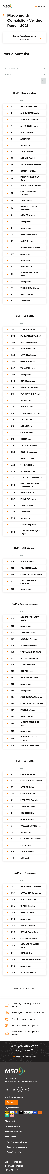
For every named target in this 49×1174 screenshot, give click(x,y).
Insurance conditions (14, 1166)
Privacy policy (11, 1170)
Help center (10, 1137)
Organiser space (12, 1126)
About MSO (10, 1121)
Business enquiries (13, 1132)
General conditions (13, 1162)
